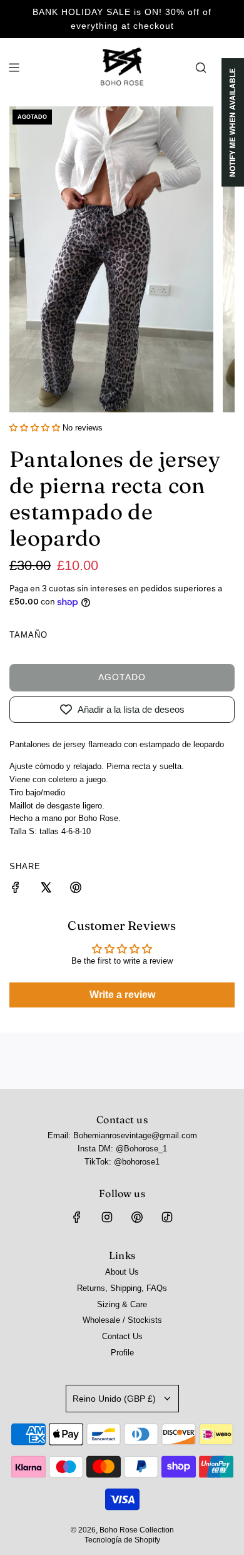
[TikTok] (167, 1217)
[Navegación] (14, 67)
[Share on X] (45, 889)
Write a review (122, 994)
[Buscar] (201, 67)
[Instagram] (107, 1217)
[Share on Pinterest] (75, 889)
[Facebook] (77, 1217)
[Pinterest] (137, 1217)
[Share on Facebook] (15, 889)
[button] (34, 427)
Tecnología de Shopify (122, 1540)
